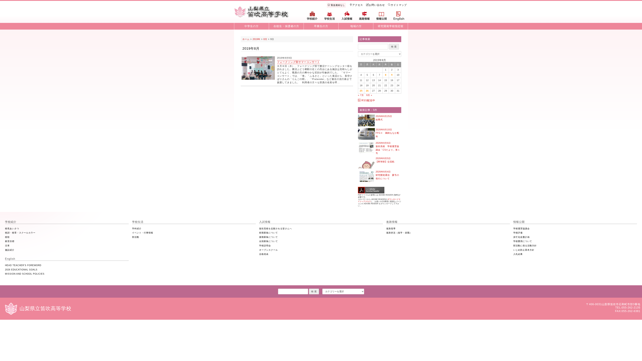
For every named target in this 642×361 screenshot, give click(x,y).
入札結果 (518, 254)
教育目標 (9, 241)
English (399, 17)
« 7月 (361, 95)
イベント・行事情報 (142, 232)
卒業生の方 (321, 26)
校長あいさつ (12, 228)
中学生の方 (251, 26)
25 (361, 91)
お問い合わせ (377, 5)
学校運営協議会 (521, 228)
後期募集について (268, 237)
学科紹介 (136, 228)
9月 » (369, 95)
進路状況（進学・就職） (399, 232)
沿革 (7, 245)
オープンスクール (268, 250)
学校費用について (522, 241)
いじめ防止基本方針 (523, 250)
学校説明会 (265, 245)
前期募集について (268, 232)
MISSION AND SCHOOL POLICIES (24, 274)
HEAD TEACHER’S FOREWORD (23, 265)
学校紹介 (312, 17)
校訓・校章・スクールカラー (20, 232)
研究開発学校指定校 (390, 26)
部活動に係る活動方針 (525, 245)
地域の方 (356, 26)
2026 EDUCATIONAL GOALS (21, 269)
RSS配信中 (368, 100)
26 (367, 91)
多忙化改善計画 (521, 237)
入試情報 (347, 17)
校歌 (7, 237)
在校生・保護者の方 (286, 26)
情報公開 (381, 17)
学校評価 (518, 232)
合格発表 (264, 254)
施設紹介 (9, 250)
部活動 (135, 237)
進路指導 (391, 228)
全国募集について (268, 241)
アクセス (357, 5)
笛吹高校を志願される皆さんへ (275, 228)
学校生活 (329, 17)
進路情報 (364, 17)
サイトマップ (399, 5)
